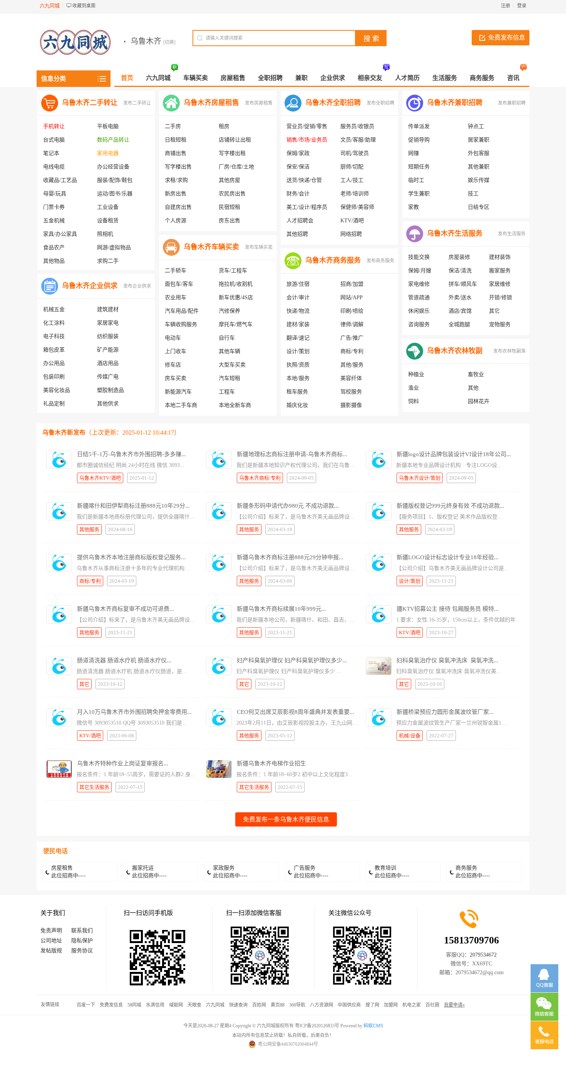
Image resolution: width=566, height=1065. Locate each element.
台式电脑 (54, 140)
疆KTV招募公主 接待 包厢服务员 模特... (448, 609)
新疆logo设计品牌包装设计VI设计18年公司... (454, 454)
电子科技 (54, 336)
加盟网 (391, 1005)
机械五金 (54, 309)
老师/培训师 (354, 194)
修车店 (173, 365)
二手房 (173, 126)
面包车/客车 (179, 284)
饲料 (413, 401)
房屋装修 (459, 257)
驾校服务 (351, 392)
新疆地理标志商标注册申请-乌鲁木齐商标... (292, 454)
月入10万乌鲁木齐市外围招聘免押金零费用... (134, 712)
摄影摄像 (351, 405)
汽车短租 (229, 378)
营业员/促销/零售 (306, 126)
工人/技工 (351, 180)
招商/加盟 (351, 284)
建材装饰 (500, 257)
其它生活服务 (94, 787)
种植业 (416, 374)
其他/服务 (351, 365)
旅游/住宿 (298, 284)
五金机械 (54, 220)
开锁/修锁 (500, 297)
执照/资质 (298, 365)
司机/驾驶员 (354, 153)
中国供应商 (349, 1005)
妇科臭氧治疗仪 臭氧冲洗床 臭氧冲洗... (447, 660)
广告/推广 (351, 338)
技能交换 (419, 257)
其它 (494, 311)
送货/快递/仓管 (304, 180)
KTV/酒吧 (352, 220)
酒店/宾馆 (460, 311)
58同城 (134, 1005)
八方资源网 (321, 1005)
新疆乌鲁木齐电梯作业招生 (271, 763)
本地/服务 (298, 378)
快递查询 (238, 1005)
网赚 (413, 153)
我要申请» (454, 1005)
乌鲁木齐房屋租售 (211, 103)
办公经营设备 (113, 167)
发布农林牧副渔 (509, 351)
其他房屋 (229, 180)
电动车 (173, 338)
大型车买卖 (232, 365)
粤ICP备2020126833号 (317, 1025)
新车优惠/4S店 (236, 297)
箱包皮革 (54, 350)
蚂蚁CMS (373, 1025)
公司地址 (51, 940)
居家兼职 (478, 140)
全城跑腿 (459, 324)
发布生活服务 (512, 234)
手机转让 (54, 126)
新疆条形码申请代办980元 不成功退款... (288, 506)
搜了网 (372, 1005)
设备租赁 (108, 220)
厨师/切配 (351, 167)
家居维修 (500, 284)
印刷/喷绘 (351, 311)
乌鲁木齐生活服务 (454, 233)
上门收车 (175, 351)
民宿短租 (229, 207)
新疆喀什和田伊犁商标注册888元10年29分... (133, 506)
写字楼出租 (232, 153)
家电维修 (419, 284)
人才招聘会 (299, 220)
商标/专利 (351, 351)
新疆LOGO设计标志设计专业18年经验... (448, 557)
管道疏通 (419, 297)
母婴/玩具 (54, 194)
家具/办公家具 (60, 234)
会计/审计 (298, 297)
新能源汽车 (178, 392)
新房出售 (175, 194)
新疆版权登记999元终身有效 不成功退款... (450, 506)
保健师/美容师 (357, 207)
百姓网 (259, 1005)
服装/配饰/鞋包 (114, 180)
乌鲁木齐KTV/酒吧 (100, 478)
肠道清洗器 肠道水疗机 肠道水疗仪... (124, 660)
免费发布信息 (506, 37)
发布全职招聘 (380, 103)
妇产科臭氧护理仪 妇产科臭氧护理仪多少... (292, 660)
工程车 (227, 392)
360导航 (297, 1005)
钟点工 (476, 126)
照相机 (105, 234)
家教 (413, 207)
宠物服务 (500, 324)
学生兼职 (419, 194)
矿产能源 (108, 350)
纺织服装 (108, 336)
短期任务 (419, 167)
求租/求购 (176, 180)
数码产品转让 (113, 140)
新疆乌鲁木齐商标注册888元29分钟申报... (290, 557)
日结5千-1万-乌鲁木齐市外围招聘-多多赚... (131, 454)
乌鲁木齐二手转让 (89, 103)
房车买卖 (175, 378)
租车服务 (297, 392)
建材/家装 (298, 324)
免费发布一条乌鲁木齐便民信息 (286, 819)
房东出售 (229, 220)
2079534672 (483, 955)
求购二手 (108, 261)
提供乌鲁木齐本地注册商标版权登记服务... (131, 557)
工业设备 (108, 207)
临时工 (416, 180)
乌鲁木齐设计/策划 (419, 478)
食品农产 (54, 247)
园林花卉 (478, 401)
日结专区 (478, 207)
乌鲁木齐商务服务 (333, 260)
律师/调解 (351, 324)
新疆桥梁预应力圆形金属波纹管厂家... (445, 712)
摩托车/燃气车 (236, 324)
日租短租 (175, 140)
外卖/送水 (460, 297)
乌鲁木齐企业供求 (89, 286)
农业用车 (175, 297)
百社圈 (432, 1005)
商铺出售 (175, 153)
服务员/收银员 (357, 126)
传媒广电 (108, 377)
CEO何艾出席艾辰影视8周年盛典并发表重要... (295, 712)
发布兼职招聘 (512, 103)
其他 (473, 388)
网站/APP (351, 297)
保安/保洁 (298, 167)
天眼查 (194, 1005)
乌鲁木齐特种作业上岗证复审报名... (122, 763)
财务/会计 (298, 194)
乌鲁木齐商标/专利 (260, 478)
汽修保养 (229, 311)
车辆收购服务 (181, 324)
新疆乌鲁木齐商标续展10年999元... (281, 609)
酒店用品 (108, 363)
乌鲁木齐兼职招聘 (454, 103)
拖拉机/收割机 (236, 284)
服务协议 (82, 950)
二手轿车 (175, 270)
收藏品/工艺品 (60, 180)
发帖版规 (51, 950)
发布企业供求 (137, 286)
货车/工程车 (233, 270)
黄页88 (278, 1005)
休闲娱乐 (419, 311)
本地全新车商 (235, 405)
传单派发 (419, 126)
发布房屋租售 (259, 103)
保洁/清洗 (460, 270)
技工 (473, 194)
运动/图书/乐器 (114, 194)
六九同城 (215, 1005)
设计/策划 (298, 351)
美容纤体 (351, 378)
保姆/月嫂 (419, 270)
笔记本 (51, 153)
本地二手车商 (181, 405)
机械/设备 (409, 735)
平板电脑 (108, 126)
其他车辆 (229, 351)
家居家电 (108, 323)
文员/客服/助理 (358, 140)
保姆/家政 (298, 153)
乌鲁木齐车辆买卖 (211, 247)
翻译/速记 (298, 338)
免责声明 (51, 930)
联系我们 (82, 930)
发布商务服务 (380, 260)
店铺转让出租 (235, 140)
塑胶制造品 (110, 390)
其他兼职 (478, 167)
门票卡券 (54, 207)
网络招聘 (351, 234)
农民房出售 (232, 194)
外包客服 (478, 153)
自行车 (227, 338)
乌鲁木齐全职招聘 (333, 103)
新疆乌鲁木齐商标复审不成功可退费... (125, 609)
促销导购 (419, 140)
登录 (521, 5)
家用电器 (108, 153)
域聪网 (176, 1005)
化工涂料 (54, 323)
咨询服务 (419, 324)
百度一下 (86, 1005)
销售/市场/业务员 (306, 140)
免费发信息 (111, 1005)
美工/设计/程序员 (306, 207)
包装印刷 (54, 377)
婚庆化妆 (297, 405)
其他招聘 (297, 234)
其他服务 (89, 529)
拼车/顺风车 (463, 284)
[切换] (169, 42)
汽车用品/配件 (182, 311)
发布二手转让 (137, 103)
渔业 (413, 388)
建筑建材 (108, 309)
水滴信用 (155, 1005)
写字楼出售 (178, 167)
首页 (127, 78)
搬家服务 (500, 270)
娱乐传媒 (478, 180)
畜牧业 (476, 374)
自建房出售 (178, 207)
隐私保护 (82, 940)
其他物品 (54, 261)
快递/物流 (298, 311)
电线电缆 (54, 167)
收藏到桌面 (83, 5)
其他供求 (108, 404)
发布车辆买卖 (259, 247)
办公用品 (54, 363)
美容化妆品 (56, 390)
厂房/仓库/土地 (236, 167)
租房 (224, 126)
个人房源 (175, 220)
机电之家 (411, 1005)
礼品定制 (54, 404)
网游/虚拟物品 (114, 247)
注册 (505, 5)
